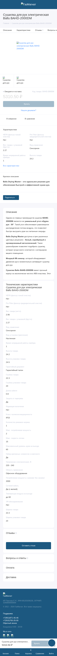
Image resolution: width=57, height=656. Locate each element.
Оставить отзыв (28, 545)
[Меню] (4, 4)
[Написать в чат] (51, 642)
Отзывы (39, 30)
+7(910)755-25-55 (10, 620)
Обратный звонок (10, 623)
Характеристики (23, 30)
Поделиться (10, 197)
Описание (7, 30)
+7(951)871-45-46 (10, 618)
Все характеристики (11, 166)
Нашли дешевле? (28, 110)
